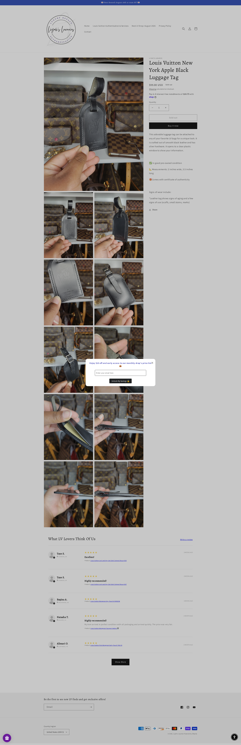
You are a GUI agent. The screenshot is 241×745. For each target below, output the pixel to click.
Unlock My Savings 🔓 (120, 381)
